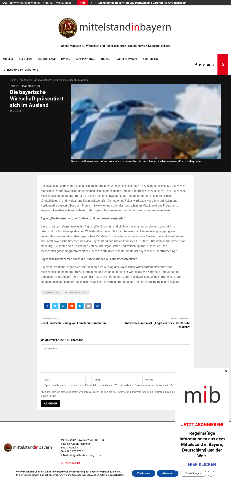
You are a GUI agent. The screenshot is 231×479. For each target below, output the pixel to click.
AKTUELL (8, 59)
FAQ (4, 3)
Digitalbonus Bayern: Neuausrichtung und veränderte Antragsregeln (142, 3)
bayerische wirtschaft (76, 292)
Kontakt (48, 3)
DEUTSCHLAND (47, 59)
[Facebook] (197, 65)
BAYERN (65, 59)
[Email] (209, 65)
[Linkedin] (205, 65)
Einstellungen (31, 475)
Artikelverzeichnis (70, 462)
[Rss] (214, 65)
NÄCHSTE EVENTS (127, 59)
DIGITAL (105, 59)
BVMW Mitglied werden (25, 3)
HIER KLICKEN (202, 464)
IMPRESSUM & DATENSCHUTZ (20, 69)
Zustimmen (143, 473)
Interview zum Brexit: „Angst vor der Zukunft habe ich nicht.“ (157, 325)
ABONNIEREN (150, 59)
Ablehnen (167, 473)
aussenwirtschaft (51, 292)
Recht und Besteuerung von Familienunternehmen (73, 323)
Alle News (25, 59)
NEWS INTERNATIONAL (30, 86)
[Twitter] (201, 65)
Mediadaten (63, 3)
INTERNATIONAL (85, 59)
